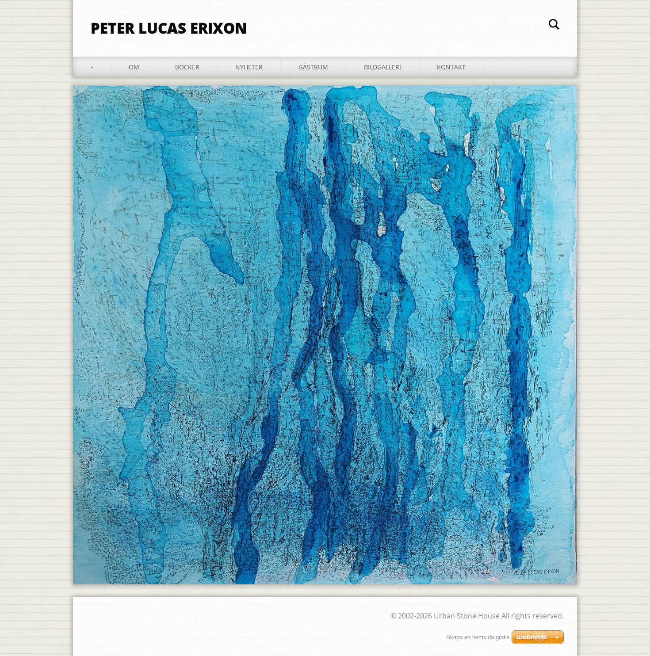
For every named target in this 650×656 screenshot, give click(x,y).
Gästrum (313, 67)
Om (134, 67)
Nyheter (249, 67)
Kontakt (451, 67)
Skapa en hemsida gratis (478, 637)
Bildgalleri (382, 67)
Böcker (187, 67)
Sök (554, 26)
